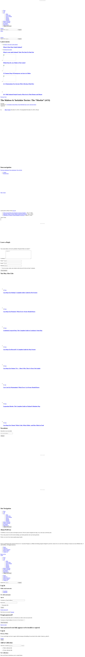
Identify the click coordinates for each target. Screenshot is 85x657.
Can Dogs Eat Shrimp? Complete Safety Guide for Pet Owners (20, 292)
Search (19, 29)
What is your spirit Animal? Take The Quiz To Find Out (18, 52)
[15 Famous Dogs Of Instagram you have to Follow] (43, 68)
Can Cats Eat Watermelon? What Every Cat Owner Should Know (21, 387)
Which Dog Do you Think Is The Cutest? (14, 62)
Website (2, 265)
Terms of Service (6, 549)
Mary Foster (3, 192)
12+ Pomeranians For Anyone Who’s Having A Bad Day (18, 84)
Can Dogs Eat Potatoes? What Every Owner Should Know (19, 311)
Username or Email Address (6, 600)
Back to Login (4, 624)
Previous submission (5, 170)
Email (2, 263)
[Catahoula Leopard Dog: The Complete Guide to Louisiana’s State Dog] (43, 320)
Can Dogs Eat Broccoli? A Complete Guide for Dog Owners (19, 349)
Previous (2, 97)
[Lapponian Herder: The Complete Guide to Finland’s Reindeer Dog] (43, 396)
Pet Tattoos (5, 23)
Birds (7, 14)
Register (12, 612)
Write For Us (6, 24)
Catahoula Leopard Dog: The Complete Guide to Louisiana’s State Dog (22, 330)
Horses (7, 17)
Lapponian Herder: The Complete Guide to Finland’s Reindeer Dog (21, 406)
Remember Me (5, 605)
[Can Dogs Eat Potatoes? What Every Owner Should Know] (43, 301)
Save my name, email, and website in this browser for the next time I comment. (18, 268)
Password (3, 602)
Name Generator (6, 22)
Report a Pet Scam (7, 26)
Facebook (5, 591)
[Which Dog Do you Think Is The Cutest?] (43, 57)
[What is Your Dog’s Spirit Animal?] (43, 44)
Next (5, 97)
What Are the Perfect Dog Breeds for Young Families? (14, 212)
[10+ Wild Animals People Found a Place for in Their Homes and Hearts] (43, 89)
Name (2, 260)
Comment (3, 258)
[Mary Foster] (9, 191)
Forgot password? (4, 609)
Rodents (7, 20)
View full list (19, 170)
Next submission (12, 170)
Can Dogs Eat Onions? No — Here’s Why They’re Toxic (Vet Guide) (21, 368)
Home (4, 547)
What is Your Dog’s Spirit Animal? (12, 47)
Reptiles (7, 18)
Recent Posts (6, 173)
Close (2, 555)
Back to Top (3, 554)
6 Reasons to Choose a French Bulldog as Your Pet (14, 215)
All (4, 12)
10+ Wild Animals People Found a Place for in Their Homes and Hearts (22, 94)
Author (4, 172)
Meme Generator (6, 21)
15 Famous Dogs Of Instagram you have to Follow (17, 73)
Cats (4, 11)
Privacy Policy (6, 550)
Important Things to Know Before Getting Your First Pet (15, 214)
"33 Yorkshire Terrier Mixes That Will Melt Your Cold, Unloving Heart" (21, 104)
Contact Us (5, 551)
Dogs (4, 10)
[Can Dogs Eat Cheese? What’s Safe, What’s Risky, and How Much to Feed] (43, 415)
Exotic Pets (8, 15)
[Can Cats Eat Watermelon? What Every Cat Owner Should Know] (43, 377)
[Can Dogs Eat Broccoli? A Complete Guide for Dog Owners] (43, 339)
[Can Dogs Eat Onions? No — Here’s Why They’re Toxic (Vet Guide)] (43, 358)
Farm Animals (9, 16)
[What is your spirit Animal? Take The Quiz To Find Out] (43, 49)
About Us (5, 548)
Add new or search (5, 645)
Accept (2, 638)
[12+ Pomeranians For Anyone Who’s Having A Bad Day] (43, 78)
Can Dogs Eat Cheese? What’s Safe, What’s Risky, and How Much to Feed (23, 425)
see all (14, 210)
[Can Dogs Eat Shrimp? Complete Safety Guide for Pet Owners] (43, 283)
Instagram (5, 592)
